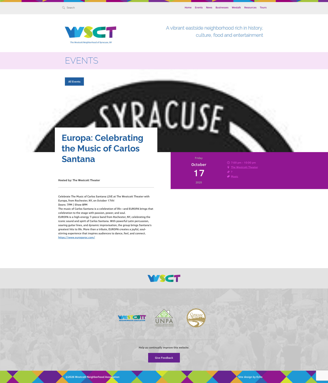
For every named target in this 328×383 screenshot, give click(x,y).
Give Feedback (164, 357)
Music (234, 176)
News (209, 7)
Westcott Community (90, 32)
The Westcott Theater (244, 167)
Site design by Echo (250, 377)
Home (188, 7)
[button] (106, 216)
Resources (250, 7)
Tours (263, 7)
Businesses (222, 7)
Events (199, 7)
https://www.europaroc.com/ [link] (76, 237)
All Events (74, 81)
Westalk (236, 7)
